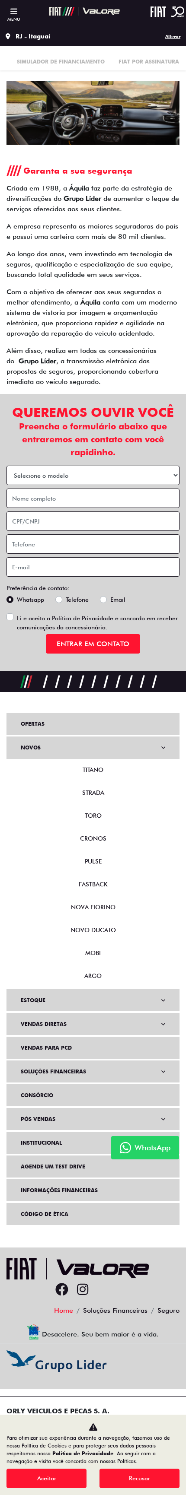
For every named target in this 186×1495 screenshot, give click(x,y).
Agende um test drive (53, 1166)
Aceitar (46, 1478)
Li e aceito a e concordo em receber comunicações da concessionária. (97, 623)
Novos (31, 747)
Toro (93, 815)
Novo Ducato (93, 930)
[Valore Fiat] (84, 11)
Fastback (93, 884)
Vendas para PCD (46, 1047)
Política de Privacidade (82, 618)
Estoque (33, 1000)
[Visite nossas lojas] (124, 1289)
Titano (93, 769)
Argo (93, 975)
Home (63, 1310)
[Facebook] (61, 1289)
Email (117, 599)
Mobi (93, 952)
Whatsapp (30, 599)
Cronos (93, 838)
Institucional (41, 1143)
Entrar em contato (93, 644)
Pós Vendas (38, 1119)
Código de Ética (44, 1214)
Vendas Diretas (44, 1024)
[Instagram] (82, 1289)
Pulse (93, 861)
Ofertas (33, 724)
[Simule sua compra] (103, 1289)
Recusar (139, 1478)
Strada (93, 792)
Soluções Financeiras (53, 1071)
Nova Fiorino (93, 907)
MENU (13, 19)
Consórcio (37, 1095)
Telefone (77, 599)
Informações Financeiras (59, 1190)
